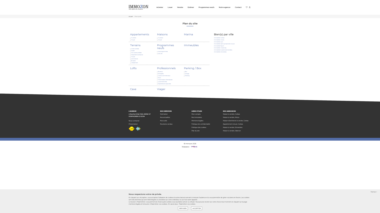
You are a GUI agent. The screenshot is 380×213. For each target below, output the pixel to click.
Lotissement (134, 62)
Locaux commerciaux (164, 75)
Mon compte (196, 114)
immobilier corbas (219, 37)
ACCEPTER (196, 208)
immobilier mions (219, 40)
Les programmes (163, 51)
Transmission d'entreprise (165, 79)
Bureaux (160, 71)
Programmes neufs (206, 7)
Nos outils (163, 121)
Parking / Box (192, 68)
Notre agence (224, 7)
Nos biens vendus (166, 124)
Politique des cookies (198, 127)
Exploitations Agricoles (164, 83)
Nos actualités (165, 117)
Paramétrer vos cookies (187, 204)
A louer (133, 40)
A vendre (133, 37)
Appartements (139, 34)
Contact (238, 7)
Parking (187, 75)
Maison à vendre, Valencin (232, 131)
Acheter (159, 7)
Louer (170, 7)
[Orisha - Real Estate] (194, 147)
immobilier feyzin (219, 46)
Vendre (180, 7)
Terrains (135, 45)
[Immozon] (138, 7)
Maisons (162, 34)
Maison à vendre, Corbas (231, 114)
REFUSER (183, 208)
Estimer (191, 7)
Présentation (133, 124)
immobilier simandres (220, 52)
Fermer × (374, 192)
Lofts (133, 68)
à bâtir (133, 50)
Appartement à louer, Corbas (233, 124)
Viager (161, 89)
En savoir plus (173, 204)
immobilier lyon (218, 42)
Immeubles (191, 45)
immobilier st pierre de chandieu (223, 50)
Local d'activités (162, 81)
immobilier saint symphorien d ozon (224, 43)
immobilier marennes (220, 48)
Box (186, 71)
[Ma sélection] (247, 7)
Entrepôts (161, 73)
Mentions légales (197, 121)
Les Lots (160, 53)
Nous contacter (134, 121)
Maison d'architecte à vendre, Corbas (235, 121)
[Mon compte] (249, 7)
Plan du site (195, 131)
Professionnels (166, 68)
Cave (133, 89)
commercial (134, 58)
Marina (188, 34)
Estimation (164, 114)
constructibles (135, 48)
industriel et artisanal (137, 54)
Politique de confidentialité (200, 124)
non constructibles (136, 52)
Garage (187, 73)
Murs (159, 77)
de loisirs (133, 60)
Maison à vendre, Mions (231, 117)
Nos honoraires (196, 117)
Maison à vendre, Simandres (232, 127)
